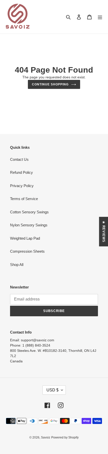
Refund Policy (21, 172)
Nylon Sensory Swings (28, 225)
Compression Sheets (27, 251)
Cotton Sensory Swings (29, 212)
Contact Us (19, 159)
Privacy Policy (22, 186)
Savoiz (45, 437)
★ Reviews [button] (103, 231)
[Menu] (98, 17)
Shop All (16, 264)
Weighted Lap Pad (25, 238)
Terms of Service (24, 199)
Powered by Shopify (65, 437)
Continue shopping (50, 84)
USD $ (52, 390)
